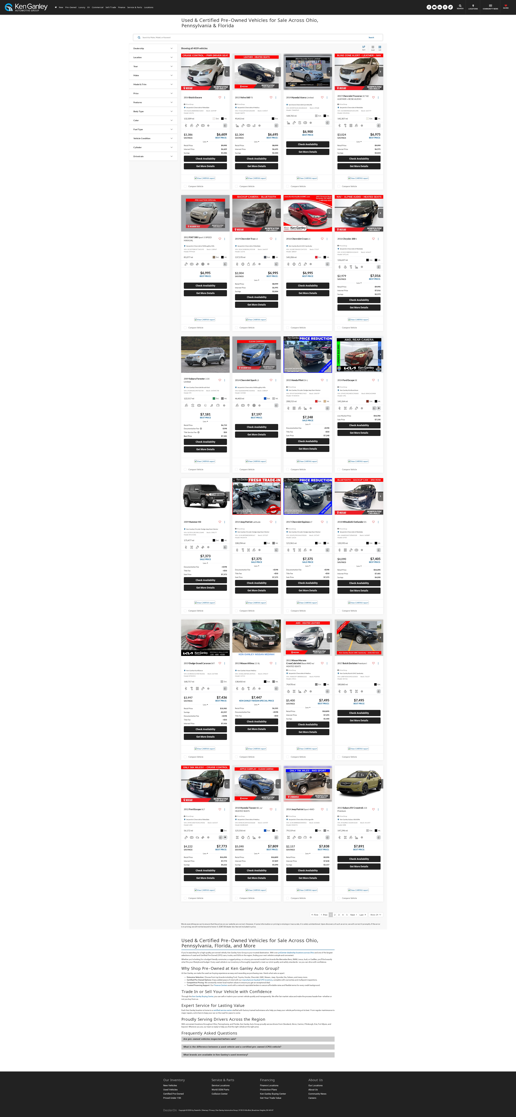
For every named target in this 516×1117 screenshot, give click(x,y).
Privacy (212, 1110)
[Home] (56, 7)
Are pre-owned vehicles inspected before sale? (209, 1039)
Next (353, 914)
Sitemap (205, 1110)
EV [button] (88, 7)
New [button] (61, 7)
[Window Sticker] (379, 408)
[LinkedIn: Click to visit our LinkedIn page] (439, 7)
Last (362, 914)
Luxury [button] (81, 7)
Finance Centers (220, 985)
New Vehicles (170, 1085)
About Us (313, 1089)
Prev (324, 914)
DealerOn (197, 1110)
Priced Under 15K (172, 1098)
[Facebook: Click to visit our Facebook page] (429, 7)
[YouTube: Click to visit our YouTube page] (434, 7)
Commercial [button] (97, 7)
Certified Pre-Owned (173, 1093)
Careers (312, 1098)
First (315, 914)
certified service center (222, 1010)
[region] (205, 149)
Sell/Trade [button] (111, 7)
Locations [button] (148, 7)
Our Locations (315, 1085)
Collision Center (220, 1093)
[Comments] (225, 125)
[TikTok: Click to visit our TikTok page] (450, 7)
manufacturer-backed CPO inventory (257, 980)
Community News (317, 1093)
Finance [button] (121, 7)
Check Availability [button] (205, 158)
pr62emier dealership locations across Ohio (296, 953)
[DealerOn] (170, 1110)
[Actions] (224, 97)
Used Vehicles (170, 1089)
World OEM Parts (220, 1089)
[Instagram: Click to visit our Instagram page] (445, 7)
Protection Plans (268, 1089)
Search (371, 37)
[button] (227, 72)
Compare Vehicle (195, 186)
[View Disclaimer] (208, 125)
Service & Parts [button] (134, 7)
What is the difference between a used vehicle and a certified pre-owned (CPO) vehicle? (232, 1047)
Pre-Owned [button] (70, 7)
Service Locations (221, 1085)
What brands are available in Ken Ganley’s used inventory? (215, 1054)
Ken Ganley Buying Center (202, 996)
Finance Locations (269, 1085)
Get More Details (205, 166)
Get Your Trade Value (270, 1098)
